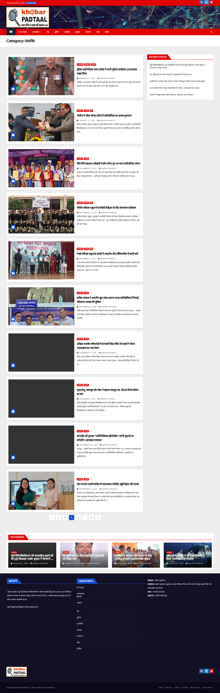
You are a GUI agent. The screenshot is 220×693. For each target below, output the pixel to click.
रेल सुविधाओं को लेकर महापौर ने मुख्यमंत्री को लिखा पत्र (171, 74)
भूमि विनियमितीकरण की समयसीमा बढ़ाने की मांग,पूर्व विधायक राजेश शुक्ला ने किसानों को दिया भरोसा (32, 559)
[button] (212, 32)
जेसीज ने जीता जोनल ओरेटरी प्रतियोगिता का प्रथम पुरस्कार (104, 115)
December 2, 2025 (87, 259)
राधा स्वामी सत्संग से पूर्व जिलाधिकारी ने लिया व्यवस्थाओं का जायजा (174, 88)
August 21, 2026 (21, 563)
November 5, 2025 (87, 399)
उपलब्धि (93, 64)
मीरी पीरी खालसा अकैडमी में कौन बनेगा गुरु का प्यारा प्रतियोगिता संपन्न (108, 163)
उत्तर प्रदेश (80, 64)
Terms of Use (208, 688)
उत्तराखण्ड (36, 32)
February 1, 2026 (87, 78)
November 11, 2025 (88, 353)
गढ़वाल (79, 603)
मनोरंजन (88, 32)
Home (161, 688)
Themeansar (50, 688)
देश (48, 32)
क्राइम (77, 32)
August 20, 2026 (72, 563)
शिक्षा (91, 110)
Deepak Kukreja (107, 78)
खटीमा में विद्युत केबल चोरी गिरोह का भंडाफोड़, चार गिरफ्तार (171, 95)
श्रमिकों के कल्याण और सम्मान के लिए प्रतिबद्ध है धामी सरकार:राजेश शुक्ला (177, 81)
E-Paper (22, 32)
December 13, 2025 (88, 213)
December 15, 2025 (88, 168)
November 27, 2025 (88, 307)
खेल (98, 32)
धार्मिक (107, 32)
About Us (168, 688)
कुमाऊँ (79, 596)
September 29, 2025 (88, 445)
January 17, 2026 (87, 120)
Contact (177, 688)
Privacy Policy (195, 688)
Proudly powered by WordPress (18, 688)
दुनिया (57, 32)
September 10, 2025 (88, 489)
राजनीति (67, 32)
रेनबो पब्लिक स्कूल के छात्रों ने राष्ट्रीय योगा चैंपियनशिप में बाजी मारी (107, 254)
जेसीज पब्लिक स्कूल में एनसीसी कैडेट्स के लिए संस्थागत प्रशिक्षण (106, 207)
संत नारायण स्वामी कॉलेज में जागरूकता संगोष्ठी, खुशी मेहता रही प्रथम (108, 484)
